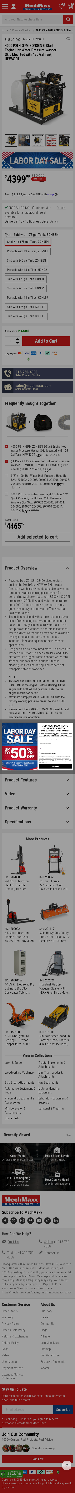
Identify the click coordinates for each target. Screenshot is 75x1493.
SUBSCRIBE (55, 766)
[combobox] (42, 749)
